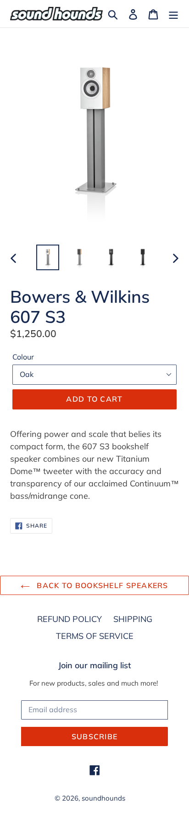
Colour (23, 356)
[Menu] (173, 13)
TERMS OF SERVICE (94, 636)
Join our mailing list (94, 665)
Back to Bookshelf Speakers (101, 585)
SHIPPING (132, 619)
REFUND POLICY (69, 619)
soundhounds (103, 798)
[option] (48, 257)
